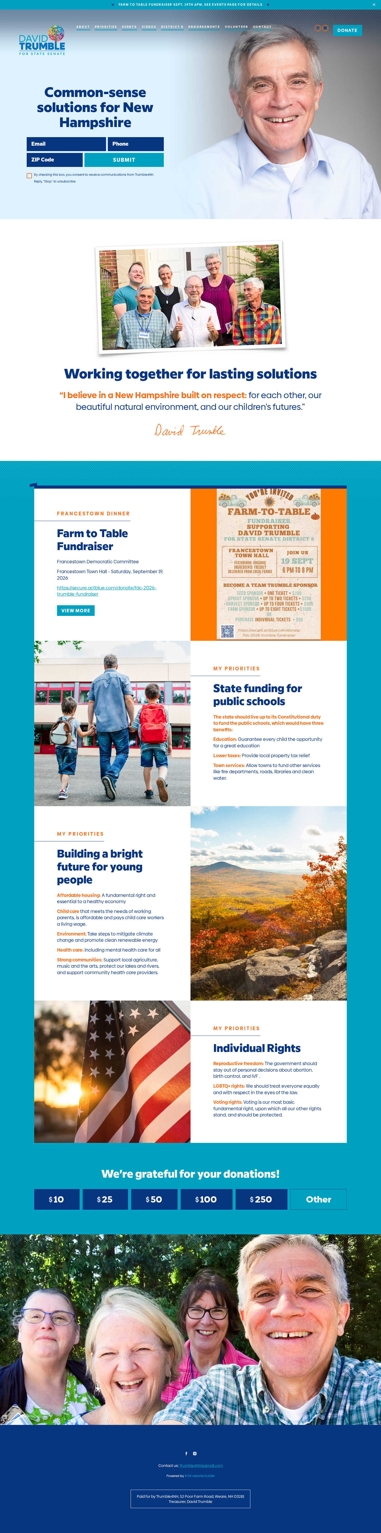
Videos (149, 27)
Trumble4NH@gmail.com (201, 1465)
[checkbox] (29, 175)
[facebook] (318, 28)
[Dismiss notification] (374, 4)
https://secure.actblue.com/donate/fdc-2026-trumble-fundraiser (106, 591)
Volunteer (236, 27)
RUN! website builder (200, 1476)
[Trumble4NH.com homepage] (42, 40)
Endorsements (204, 27)
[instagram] (325, 28)
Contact (262, 27)
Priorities (106, 27)
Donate (347, 30)
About (83, 27)
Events (129, 27)
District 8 (172, 27)
